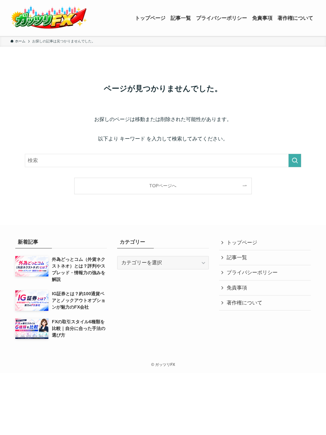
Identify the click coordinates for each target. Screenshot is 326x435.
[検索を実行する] (294, 160)
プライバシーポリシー (252, 272)
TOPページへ (162, 185)
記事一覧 (237, 257)
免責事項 (237, 287)
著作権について (244, 302)
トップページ (242, 242)
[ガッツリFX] (49, 18)
